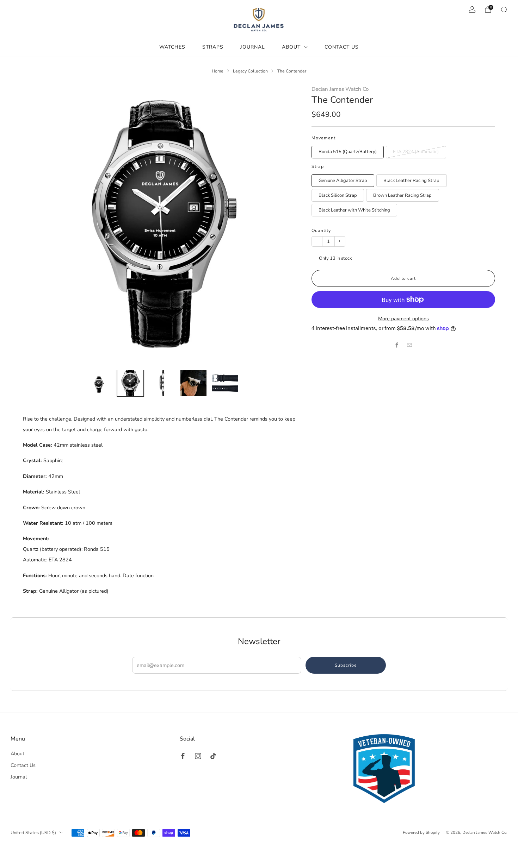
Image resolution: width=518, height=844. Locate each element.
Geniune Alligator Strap (343, 180)
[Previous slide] (36, 225)
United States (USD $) (33, 833)
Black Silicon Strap (338, 195)
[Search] (503, 9)
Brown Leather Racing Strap (402, 195)
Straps (212, 47)
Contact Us (342, 47)
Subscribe (346, 665)
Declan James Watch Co (340, 89)
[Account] (472, 9)
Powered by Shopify (421, 832)
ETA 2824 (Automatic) (416, 152)
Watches (172, 47)
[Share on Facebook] (397, 345)
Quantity (321, 230)
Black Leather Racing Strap (411, 180)
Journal (252, 47)
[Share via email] (410, 345)
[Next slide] (287, 225)
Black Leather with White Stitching (354, 210)
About (291, 47)
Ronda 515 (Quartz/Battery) (348, 152)
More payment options (403, 318)
